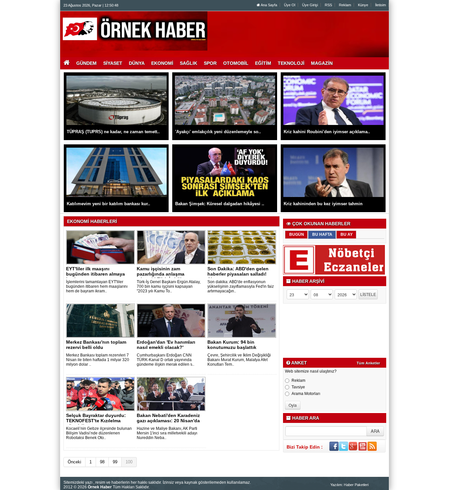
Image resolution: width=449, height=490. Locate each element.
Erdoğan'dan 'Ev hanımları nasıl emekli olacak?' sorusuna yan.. (166, 347)
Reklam (345, 5)
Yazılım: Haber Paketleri (349, 485)
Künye (363, 5)
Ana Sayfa (268, 5)
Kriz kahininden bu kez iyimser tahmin (323, 203)
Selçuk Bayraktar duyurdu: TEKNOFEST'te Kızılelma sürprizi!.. (96, 421)
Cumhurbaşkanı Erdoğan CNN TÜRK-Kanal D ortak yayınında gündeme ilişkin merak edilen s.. (165, 360)
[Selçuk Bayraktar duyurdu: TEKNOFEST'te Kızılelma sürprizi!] (101, 394)
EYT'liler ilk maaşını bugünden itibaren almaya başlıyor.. (95, 274)
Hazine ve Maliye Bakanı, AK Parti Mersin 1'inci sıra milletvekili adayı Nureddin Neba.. (167, 433)
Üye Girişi (310, 5)
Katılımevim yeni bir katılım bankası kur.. (108, 203)
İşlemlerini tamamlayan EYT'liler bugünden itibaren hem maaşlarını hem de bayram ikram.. (97, 286)
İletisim (380, 5)
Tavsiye (298, 387)
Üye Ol (289, 5)
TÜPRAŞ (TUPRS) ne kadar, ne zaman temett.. (113, 131)
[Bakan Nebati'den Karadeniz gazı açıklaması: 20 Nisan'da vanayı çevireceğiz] (172, 394)
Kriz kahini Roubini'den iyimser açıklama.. (327, 131)
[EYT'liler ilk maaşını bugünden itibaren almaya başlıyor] (101, 247)
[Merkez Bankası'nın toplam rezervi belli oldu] (101, 320)
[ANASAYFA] (135, 31)
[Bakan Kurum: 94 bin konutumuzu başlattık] (242, 320)
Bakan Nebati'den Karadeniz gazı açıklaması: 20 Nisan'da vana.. (168, 421)
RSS (328, 5)
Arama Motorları (306, 393)
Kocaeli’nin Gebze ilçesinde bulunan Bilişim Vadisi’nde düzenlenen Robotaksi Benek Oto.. (99, 433)
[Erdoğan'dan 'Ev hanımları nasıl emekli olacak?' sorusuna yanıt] (172, 320)
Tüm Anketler (368, 363)
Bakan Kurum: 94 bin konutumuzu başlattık (231, 344)
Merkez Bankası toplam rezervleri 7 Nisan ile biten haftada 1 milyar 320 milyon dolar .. (97, 360)
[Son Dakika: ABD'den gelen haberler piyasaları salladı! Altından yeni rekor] (242, 247)
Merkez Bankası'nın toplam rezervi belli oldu (96, 344)
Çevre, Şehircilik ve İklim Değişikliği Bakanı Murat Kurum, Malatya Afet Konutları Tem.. (239, 360)
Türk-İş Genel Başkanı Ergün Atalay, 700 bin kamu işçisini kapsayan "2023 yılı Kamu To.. (169, 286)
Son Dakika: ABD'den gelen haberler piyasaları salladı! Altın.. (238, 274)
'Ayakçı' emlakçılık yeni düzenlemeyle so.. (218, 131)
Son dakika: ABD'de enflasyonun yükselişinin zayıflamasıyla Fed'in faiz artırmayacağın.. (240, 286)
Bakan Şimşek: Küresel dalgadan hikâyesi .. (219, 203)
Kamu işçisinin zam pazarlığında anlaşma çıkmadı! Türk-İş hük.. (161, 274)
